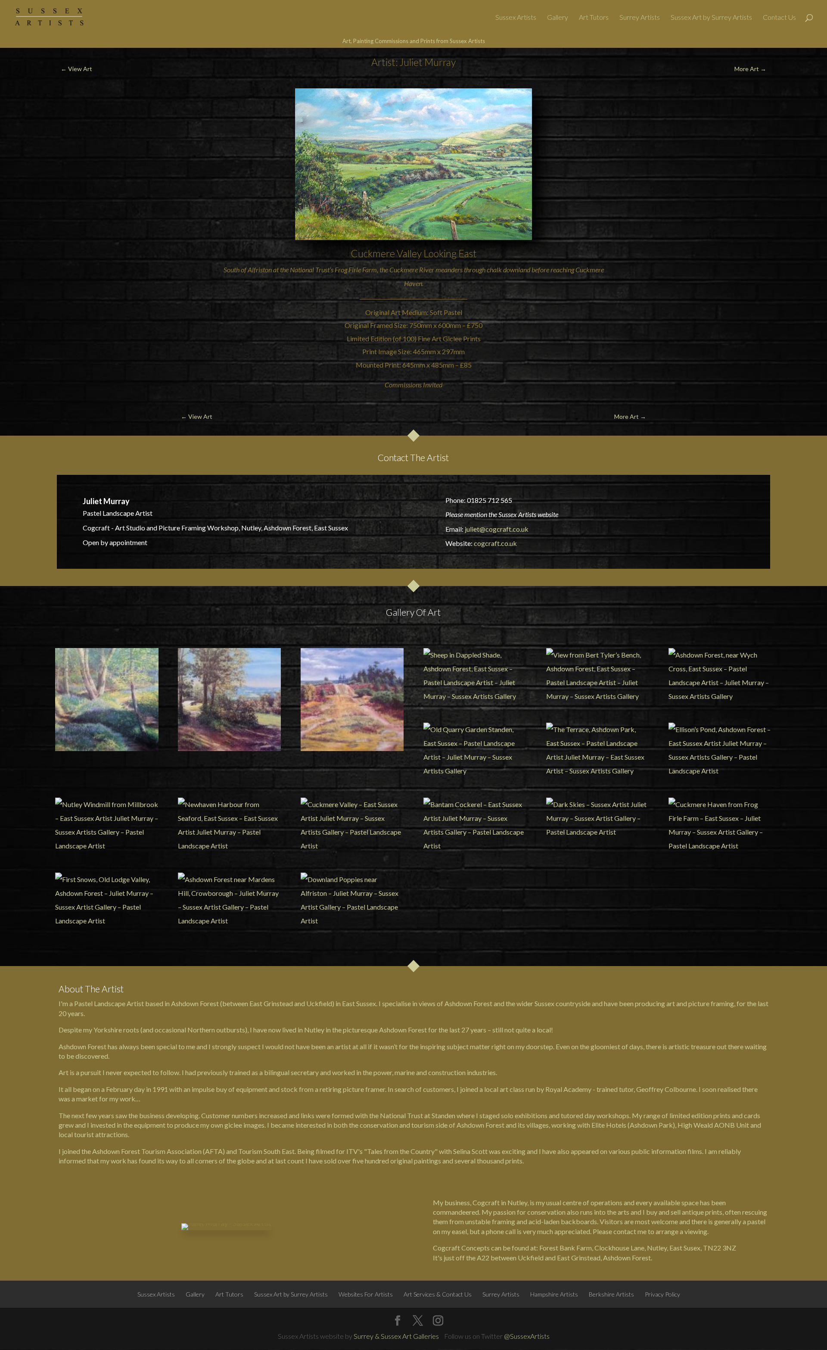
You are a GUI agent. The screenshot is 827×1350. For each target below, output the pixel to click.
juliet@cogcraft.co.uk (497, 529)
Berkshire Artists (611, 1294)
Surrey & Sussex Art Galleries (396, 1336)
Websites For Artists (366, 1294)
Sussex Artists (515, 17)
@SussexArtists (527, 1336)
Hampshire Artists (554, 1294)
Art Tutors (594, 17)
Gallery (557, 17)
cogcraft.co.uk (495, 543)
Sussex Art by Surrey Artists (711, 17)
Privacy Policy (662, 1294)
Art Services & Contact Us (438, 1294)
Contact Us (779, 17)
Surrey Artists (639, 17)
